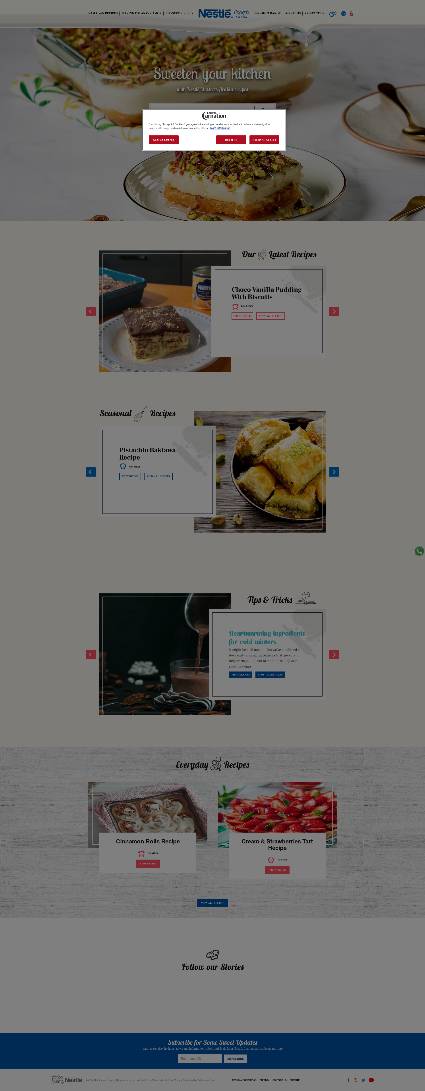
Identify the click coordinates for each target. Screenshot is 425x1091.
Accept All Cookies (264, 139)
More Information (220, 128)
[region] (214, 130)
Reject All (231, 139)
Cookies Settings (163, 139)
